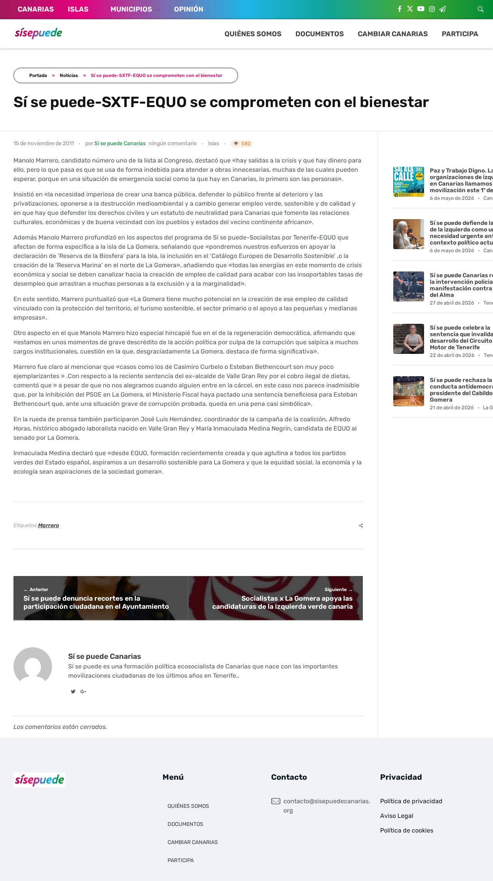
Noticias (69, 75)
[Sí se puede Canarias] (38, 33)
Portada (38, 75)
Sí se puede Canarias (120, 143)
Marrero (48, 525)
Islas (213, 143)
